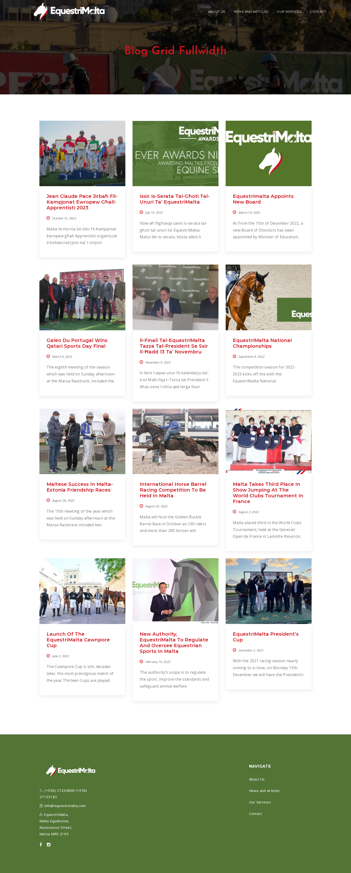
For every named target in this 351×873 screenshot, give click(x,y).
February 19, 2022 (158, 662)
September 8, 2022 (252, 356)
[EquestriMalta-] (69, 11)
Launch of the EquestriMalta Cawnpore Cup (78, 639)
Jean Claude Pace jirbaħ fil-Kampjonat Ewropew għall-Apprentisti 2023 (82, 202)
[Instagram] (48, 845)
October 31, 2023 (64, 218)
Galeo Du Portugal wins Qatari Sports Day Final (77, 343)
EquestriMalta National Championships (262, 343)
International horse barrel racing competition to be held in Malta (173, 490)
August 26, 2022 (63, 500)
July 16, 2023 (154, 212)
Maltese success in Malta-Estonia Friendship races (80, 487)
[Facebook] (40, 845)
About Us (257, 779)
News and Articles (264, 790)
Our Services (260, 802)
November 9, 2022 (158, 362)
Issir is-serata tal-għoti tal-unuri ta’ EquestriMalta (175, 199)
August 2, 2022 (249, 512)
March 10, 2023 (249, 212)
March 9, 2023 (62, 356)
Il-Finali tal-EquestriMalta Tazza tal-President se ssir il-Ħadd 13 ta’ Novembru (174, 346)
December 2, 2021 (251, 650)
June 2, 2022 (60, 656)
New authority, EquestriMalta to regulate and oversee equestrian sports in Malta (174, 642)
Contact (255, 813)
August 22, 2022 (156, 506)
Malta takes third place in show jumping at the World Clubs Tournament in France (268, 492)
